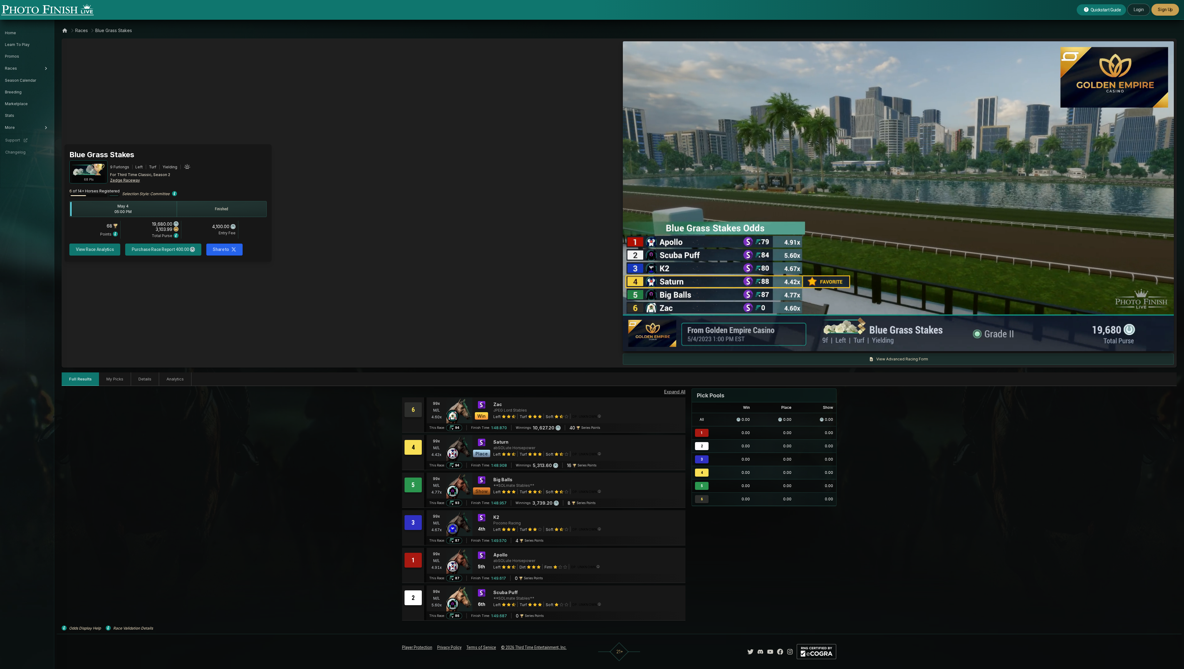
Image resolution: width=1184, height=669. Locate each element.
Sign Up (1165, 9)
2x (700, 343)
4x (710, 343)
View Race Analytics (95, 249)
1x (690, 343)
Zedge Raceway (125, 180)
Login (1139, 9)
